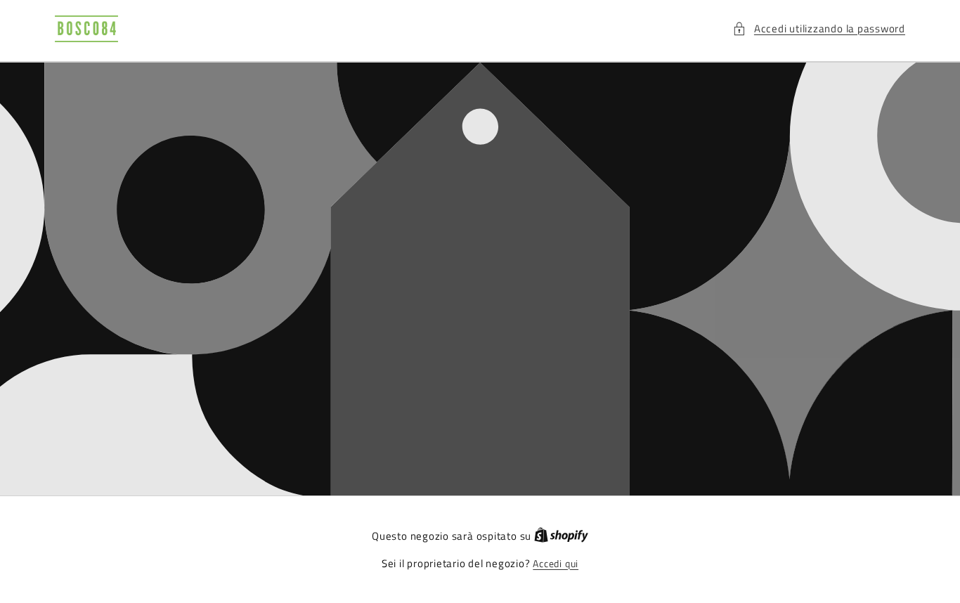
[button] (818, 29)
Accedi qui (555, 564)
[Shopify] (561, 536)
